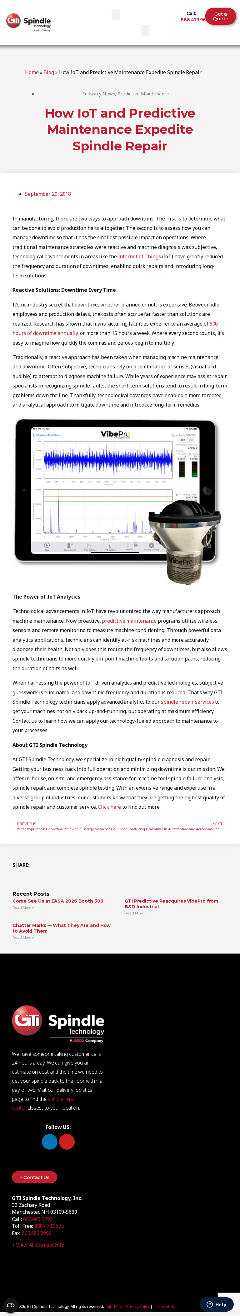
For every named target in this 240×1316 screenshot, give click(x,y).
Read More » (23, 907)
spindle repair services (187, 701)
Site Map (114, 1306)
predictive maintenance (129, 620)
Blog (48, 72)
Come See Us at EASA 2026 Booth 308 (57, 901)
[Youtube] (67, 1142)
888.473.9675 (196, 20)
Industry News (99, 93)
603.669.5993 (38, 1219)
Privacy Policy (138, 1306)
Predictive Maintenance (143, 93)
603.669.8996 (37, 1233)
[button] (116, 14)
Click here (109, 806)
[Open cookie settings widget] (10, 1305)
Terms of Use (165, 1306)
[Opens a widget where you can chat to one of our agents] (216, 1305)
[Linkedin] (50, 1142)
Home (32, 72)
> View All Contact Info (38, 1245)
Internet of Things (139, 256)
